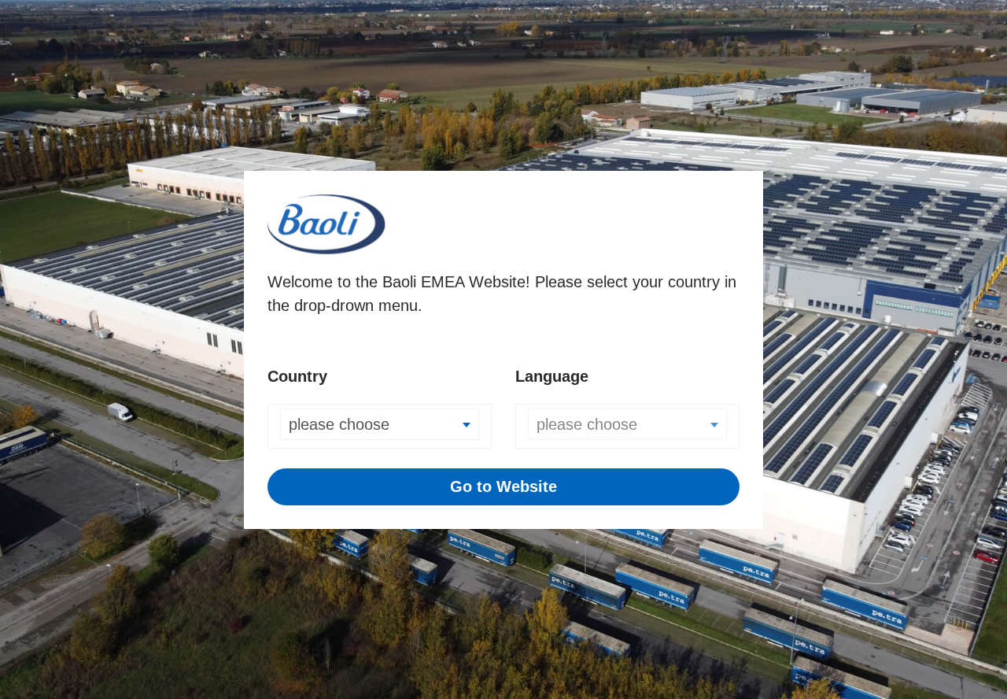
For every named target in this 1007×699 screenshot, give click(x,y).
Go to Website (503, 486)
